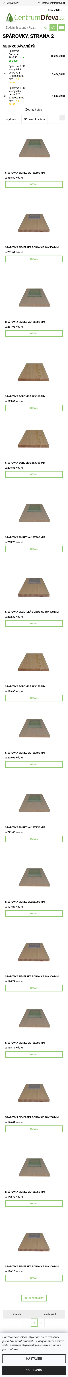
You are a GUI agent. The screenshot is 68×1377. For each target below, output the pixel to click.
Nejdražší (11, 119)
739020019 (12, 2)
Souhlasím (34, 1370)
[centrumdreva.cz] (34, 18)
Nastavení (34, 1358)
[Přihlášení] (53, 27)
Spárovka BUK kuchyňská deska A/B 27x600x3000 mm (17, 74)
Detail (34, 184)
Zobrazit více (33, 109)
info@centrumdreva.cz (53, 2)
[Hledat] (46, 27)
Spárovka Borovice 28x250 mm (16, 55)
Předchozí (18, 1314)
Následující (50, 1314)
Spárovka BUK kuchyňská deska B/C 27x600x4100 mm (17, 96)
